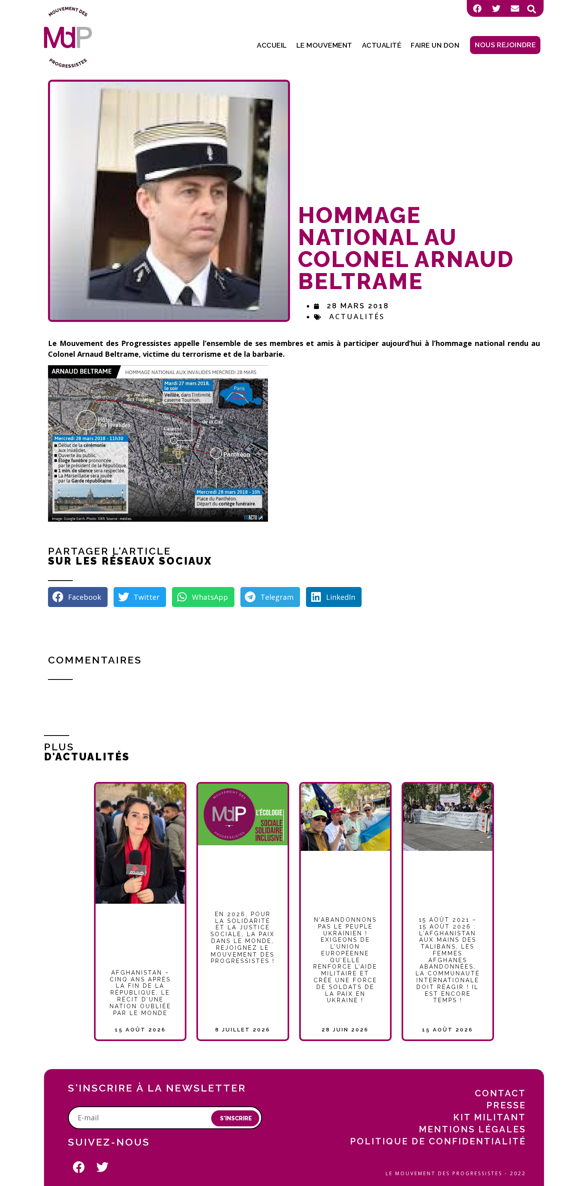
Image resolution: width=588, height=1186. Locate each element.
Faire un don (435, 45)
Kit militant (489, 1117)
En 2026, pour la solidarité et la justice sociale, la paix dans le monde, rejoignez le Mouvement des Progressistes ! (242, 938)
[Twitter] (496, 8)
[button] (531, 9)
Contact (500, 1093)
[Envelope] (514, 8)
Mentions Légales (472, 1129)
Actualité (382, 45)
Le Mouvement (324, 45)
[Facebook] (477, 8)
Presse (506, 1105)
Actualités (357, 316)
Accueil (272, 45)
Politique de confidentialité (438, 1141)
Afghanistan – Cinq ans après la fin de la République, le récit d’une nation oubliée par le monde (140, 992)
